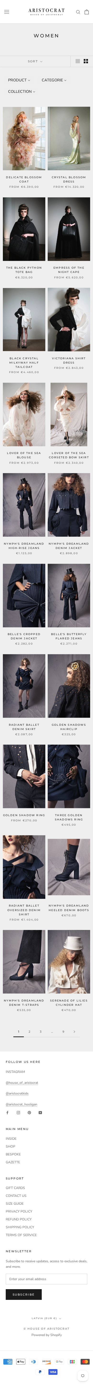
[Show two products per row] (86, 61)
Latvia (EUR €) (44, 1318)
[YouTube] (40, 1112)
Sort (33, 61)
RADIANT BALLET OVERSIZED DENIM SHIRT (24, 910)
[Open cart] (87, 12)
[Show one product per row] (78, 61)
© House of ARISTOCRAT (46, 1328)
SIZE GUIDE (15, 1203)
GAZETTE (13, 1162)
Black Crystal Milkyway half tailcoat (24, 363)
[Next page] (74, 1031)
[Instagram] (18, 1112)
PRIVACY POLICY (19, 1211)
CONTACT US (16, 1196)
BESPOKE (13, 1154)
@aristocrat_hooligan (21, 1104)
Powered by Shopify (46, 1335)
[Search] (78, 12)
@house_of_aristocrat (22, 1082)
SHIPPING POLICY (20, 1227)
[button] (19, 80)
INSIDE (11, 1138)
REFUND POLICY (18, 1219)
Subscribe (24, 1294)
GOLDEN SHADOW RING (24, 815)
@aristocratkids (17, 1093)
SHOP (10, 1146)
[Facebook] (7, 1112)
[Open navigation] (6, 12)
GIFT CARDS (15, 1188)
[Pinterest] (29, 1112)
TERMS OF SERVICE (21, 1235)
